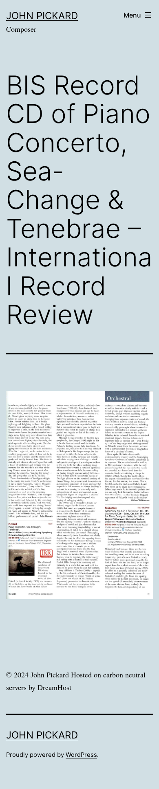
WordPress (81, 754)
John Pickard (42, 16)
